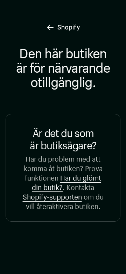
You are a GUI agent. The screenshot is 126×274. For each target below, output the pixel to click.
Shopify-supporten (52, 195)
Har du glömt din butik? (66, 181)
